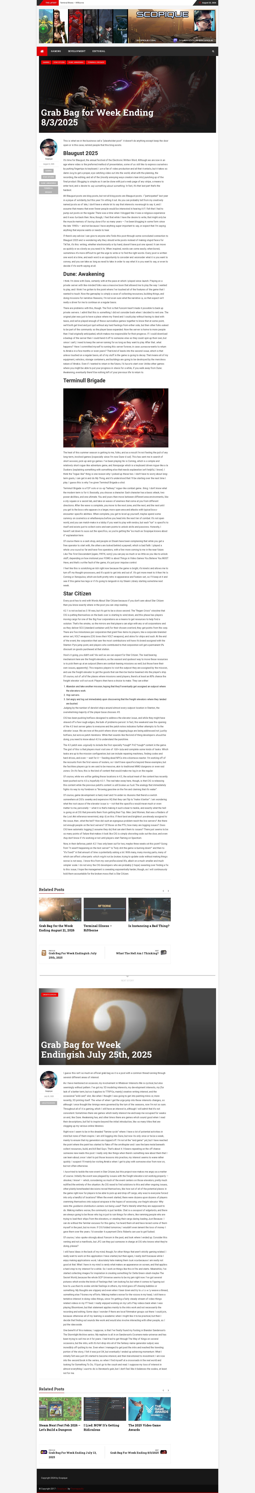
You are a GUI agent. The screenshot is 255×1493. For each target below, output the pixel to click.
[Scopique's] (42, 51)
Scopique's (62, 1489)
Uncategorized (49, 995)
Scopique (48, 159)
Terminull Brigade (96, 62)
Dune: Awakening (76, 62)
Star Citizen (59, 62)
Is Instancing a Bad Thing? (149, 926)
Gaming (56, 51)
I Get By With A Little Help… (71, 3)
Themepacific (77, 1489)
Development (77, 51)
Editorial (99, 51)
